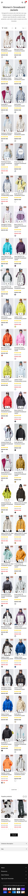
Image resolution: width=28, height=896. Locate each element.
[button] (4, 53)
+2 (6, 782)
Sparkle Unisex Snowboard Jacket (6, 773)
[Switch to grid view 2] (15, 28)
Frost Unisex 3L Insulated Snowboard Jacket (20, 163)
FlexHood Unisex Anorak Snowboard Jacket (6, 163)
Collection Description (7, 843)
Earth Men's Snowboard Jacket (6, 105)
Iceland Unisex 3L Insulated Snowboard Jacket (7, 444)
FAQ (2, 849)
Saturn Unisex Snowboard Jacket (19, 78)
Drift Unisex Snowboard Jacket (6, 50)
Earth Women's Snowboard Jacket (19, 194)
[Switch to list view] (13, 28)
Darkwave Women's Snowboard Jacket (6, 133)
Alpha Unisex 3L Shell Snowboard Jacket (20, 503)
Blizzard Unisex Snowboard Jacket (19, 50)
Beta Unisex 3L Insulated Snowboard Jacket (20, 226)
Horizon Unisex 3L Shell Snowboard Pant (20, 820)
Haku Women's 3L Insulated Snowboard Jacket (7, 258)
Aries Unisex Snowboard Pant (5, 820)
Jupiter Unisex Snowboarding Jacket (7, 194)
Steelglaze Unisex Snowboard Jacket (6, 78)
